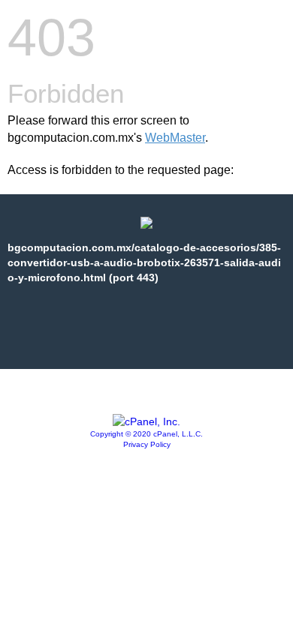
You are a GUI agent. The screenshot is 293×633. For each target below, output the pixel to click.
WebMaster (175, 137)
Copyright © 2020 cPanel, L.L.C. (146, 434)
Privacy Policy (147, 444)
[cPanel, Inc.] (146, 422)
